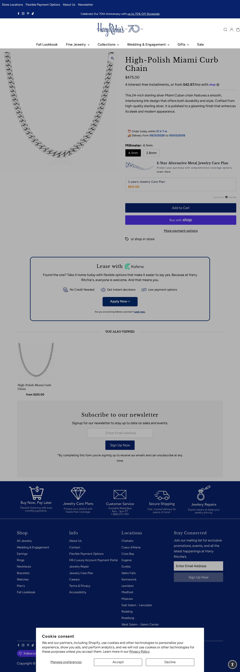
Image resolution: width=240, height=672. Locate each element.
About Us (69, 4)
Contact (74, 547)
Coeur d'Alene (131, 547)
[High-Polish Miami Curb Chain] (36, 362)
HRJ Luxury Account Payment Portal (93, 560)
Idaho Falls (129, 573)
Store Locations (12, 4)
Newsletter (85, 4)
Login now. (139, 311)
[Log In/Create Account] (231, 29)
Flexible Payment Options (43, 4)
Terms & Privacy (79, 586)
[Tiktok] (33, 13)
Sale (200, 44)
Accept (118, 662)
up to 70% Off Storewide (144, 14)
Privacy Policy (139, 651)
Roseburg (128, 618)
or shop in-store (142, 239)
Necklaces (24, 566)
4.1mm (133, 153)
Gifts (182, 44)
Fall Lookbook (47, 44)
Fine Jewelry (76, 44)
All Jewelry (24, 541)
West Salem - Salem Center (140, 624)
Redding (127, 611)
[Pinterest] (28, 13)
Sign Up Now (120, 445)
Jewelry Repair (79, 566)
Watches (22, 579)
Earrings (22, 553)
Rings (20, 560)
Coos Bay (128, 553)
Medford (127, 592)
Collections (107, 44)
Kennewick (129, 579)
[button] (232, 664)
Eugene (127, 560)
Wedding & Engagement (146, 44)
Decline (170, 662)
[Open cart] (238, 29)
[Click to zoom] (112, 58)
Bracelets (23, 573)
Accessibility (77, 592)
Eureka (126, 566)
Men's (21, 586)
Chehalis (127, 541)
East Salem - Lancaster (137, 605)
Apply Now (120, 301)
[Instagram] (23, 13)
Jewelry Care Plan (81, 573)
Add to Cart (181, 208)
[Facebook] (18, 13)
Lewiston (128, 586)
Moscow (127, 599)
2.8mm (151, 153)
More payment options (181, 231)
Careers (74, 579)
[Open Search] (225, 29)
